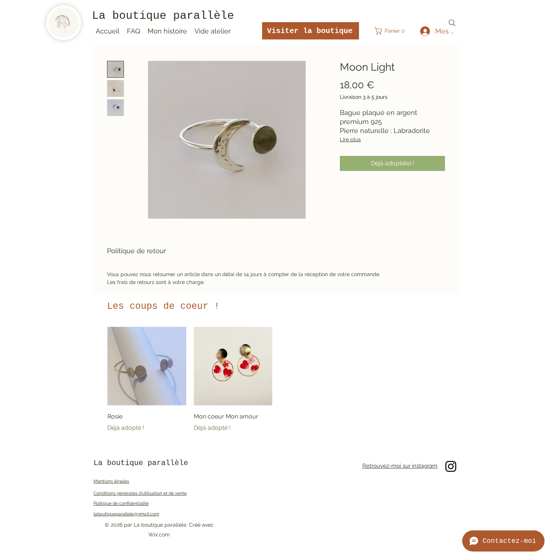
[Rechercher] (452, 23)
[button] (392, 31)
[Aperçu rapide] (146, 366)
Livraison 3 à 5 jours (364, 97)
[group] (276, 379)
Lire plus (350, 139)
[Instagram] (450, 466)
